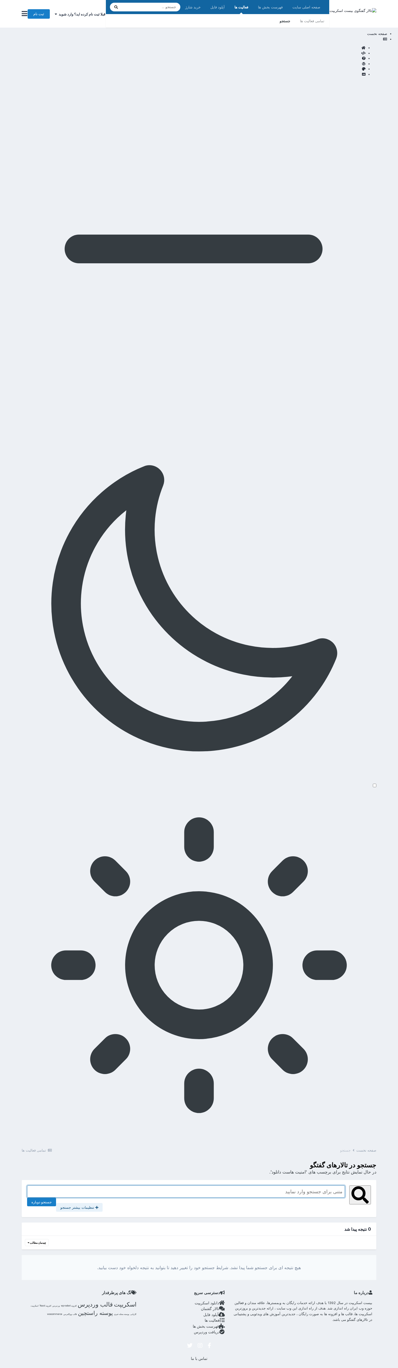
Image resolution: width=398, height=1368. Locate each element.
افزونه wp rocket (69, 1305)
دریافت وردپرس (207, 1332)
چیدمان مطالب (37, 1242)
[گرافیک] (194, 69)
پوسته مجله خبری (121, 1314)
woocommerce (54, 1314)
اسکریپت (125, 1304)
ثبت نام (38, 14)
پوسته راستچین (95, 1313)
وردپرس (56, 1305)
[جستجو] (116, 7)
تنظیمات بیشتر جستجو (77, 1207)
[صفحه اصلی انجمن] (194, 48)
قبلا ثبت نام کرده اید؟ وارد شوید (81, 14)
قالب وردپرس (95, 1304)
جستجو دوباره (41, 1202)
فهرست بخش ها (270, 7)
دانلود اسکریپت (207, 1303)
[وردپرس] (194, 64)
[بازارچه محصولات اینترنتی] (194, 74)
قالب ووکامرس (70, 1314)
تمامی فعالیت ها (312, 21)
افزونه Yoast (45, 1305)
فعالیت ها (241, 7)
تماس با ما (199, 1358)
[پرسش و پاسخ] (194, 58)
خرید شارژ (193, 7)
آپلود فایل (217, 7)
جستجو (285, 21)
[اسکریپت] (194, 53)
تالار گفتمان (210, 1308)
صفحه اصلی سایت (306, 7)
